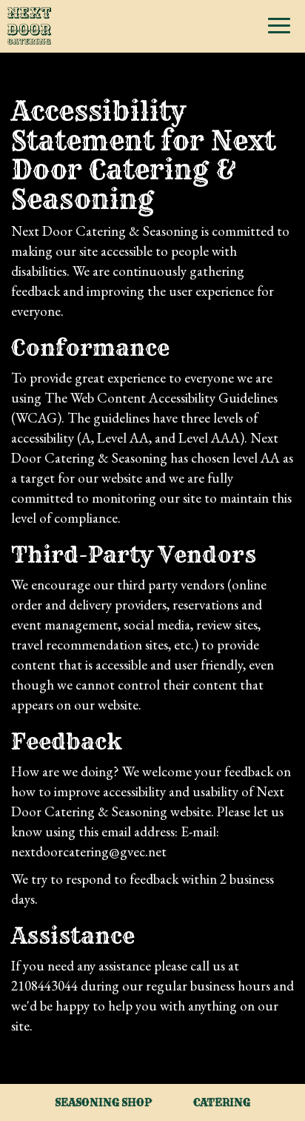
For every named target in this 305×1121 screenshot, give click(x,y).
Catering (221, 1102)
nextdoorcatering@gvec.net (89, 851)
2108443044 (44, 985)
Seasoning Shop (103, 1102)
